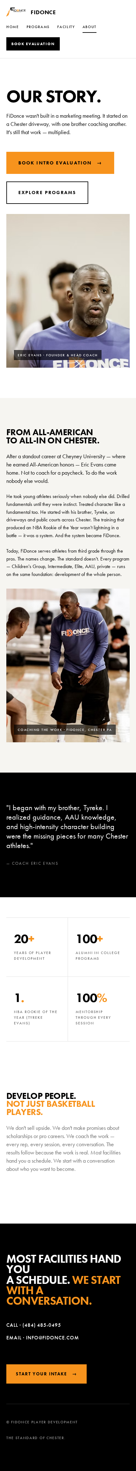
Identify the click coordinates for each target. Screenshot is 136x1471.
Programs (38, 26)
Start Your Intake (46, 1374)
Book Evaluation (33, 43)
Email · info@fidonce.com (42, 1337)
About (89, 26)
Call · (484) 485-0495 (33, 1325)
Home (12, 26)
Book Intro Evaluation (60, 163)
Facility (66, 26)
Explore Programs (47, 192)
